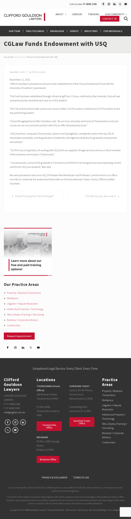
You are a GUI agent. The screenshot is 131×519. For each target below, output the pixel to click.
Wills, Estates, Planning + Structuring (25, 314)
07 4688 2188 (90, 4)
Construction (13, 325)
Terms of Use (71, 510)
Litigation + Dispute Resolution (22, 303)
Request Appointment (19, 336)
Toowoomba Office (49, 426)
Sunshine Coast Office (81, 422)
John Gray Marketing (97, 510)
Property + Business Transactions (24, 292)
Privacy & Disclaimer (55, 510)
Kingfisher (117, 510)
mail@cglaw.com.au (14, 412)
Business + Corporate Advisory (22, 319)
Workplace (12, 298)
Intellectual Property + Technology (25, 309)
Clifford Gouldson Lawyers (35, 510)
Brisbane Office (48, 459)
